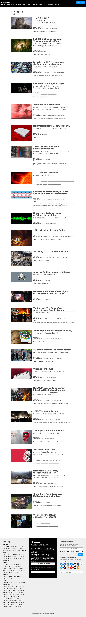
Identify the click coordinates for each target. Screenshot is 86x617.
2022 (38, 184)
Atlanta (38, 322)
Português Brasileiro (15, 588)
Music (9, 556)
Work (43, 526)
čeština (12, 594)
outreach (44, 341)
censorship (56, 441)
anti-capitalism (49, 118)
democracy (39, 486)
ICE (46, 54)
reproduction (41, 205)
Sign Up (80, 554)
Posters (15, 554)
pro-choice (48, 205)
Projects (54, 28)
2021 (38, 260)
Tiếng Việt (6, 604)
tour (52, 486)
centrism (50, 184)
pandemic (42, 361)
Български (10, 592)
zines (38, 441)
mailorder (39, 283)
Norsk (11, 606)
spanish (38, 54)
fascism (45, 184)
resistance (45, 486)
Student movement (55, 403)
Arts (49, 94)
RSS (9, 544)
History (55, 115)
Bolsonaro (56, 486)
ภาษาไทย (10, 602)
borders (49, 54)
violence (45, 403)
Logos (14, 556)
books (38, 137)
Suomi (22, 590)
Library (8, 4)
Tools (12, 4)
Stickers (21, 554)
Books (3, 4)
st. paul (52, 75)
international (46, 260)
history (41, 184)
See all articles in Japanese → (52, 4)
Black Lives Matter (45, 322)
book (65, 118)
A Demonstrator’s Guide (18, 550)
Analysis (50, 115)
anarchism (39, 341)
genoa (55, 118)
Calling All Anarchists (48, 72)
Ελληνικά (16, 590)
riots (48, 403)
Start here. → (50, 572)
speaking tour (58, 75)
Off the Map (17, 572)
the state (50, 422)
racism (46, 463)
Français (5, 588)
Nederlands (16, 596)
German (39, 380)
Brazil (34, 163)
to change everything (52, 341)
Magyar (23, 594)
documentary (62, 322)
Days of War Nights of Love (11, 570)
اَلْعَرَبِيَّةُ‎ (15, 598)
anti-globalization (41, 118)
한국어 (19, 598)
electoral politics (56, 184)
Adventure (44, 94)
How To (15, 548)
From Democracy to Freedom (12, 564)
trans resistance (49, 204)
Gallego (20, 604)
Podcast (47, 223)
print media (50, 441)
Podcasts (18, 4)
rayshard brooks (54, 322)
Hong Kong (55, 422)
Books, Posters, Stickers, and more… (14, 582)
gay (63, 205)
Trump (38, 361)
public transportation (65, 403)
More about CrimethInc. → (46, 564)
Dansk (19, 600)
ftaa (62, 118)
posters (43, 463)
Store (23, 4)
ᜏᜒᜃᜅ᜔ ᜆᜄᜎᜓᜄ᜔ (18, 606)
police (34, 322)
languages (59, 163)
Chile (41, 403)
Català (12, 604)
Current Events (46, 28)
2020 (52, 361)
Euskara (17, 594)
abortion (35, 205)
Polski (11, 590)
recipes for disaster (51, 163)
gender (65, 205)
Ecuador (61, 422)
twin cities (41, 75)
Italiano (16, 586)
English (5, 586)
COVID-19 (47, 361)
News (57, 72)
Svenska (14, 600)
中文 (16, 592)
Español (43, 54)
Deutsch (21, 586)
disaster (44, 283)
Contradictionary (8, 566)
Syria (38, 31)
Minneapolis (47, 75)
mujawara (54, 31)
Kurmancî (6, 606)
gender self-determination (68, 204)
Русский (5, 590)
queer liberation (41, 204)
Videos (5, 556)
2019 (69, 422)
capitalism (39, 526)
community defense (54, 463)
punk (42, 97)
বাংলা (10, 600)
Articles (5, 544)
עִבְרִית (4, 602)
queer (34, 204)
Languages (34, 4)
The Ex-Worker (7, 576)
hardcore (39, 97)
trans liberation (57, 204)
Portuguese (39, 163)
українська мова (18, 602)
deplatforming (62, 441)
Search (28, 4)
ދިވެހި (16, 604)
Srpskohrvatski (7, 598)
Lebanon (65, 422)
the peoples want (43, 31)
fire (47, 283)
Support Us (80, 2)
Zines (4, 554)
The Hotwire (10, 578)
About (40, 4)
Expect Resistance (38, 165)
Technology (6, 550)
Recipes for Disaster (16, 568)
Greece (41, 422)
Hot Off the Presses (52, 200)
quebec (59, 118)
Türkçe (5, 596)
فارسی (10, 596)
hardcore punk (48, 97)
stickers (41, 441)
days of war (65, 163)
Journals (9, 554)
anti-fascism (58, 205)
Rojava (50, 31)
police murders (70, 322)
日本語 (5, 592)
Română (5, 600)
